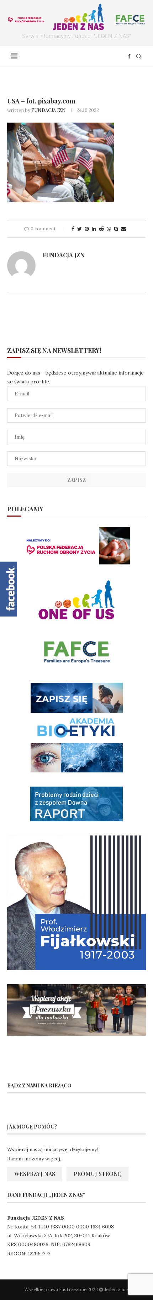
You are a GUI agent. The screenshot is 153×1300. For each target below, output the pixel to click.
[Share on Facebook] (73, 229)
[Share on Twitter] (79, 229)
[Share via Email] (123, 229)
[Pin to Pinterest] (87, 229)
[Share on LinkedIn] (94, 229)
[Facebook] (129, 56)
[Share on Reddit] (101, 229)
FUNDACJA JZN (48, 110)
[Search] (138, 56)
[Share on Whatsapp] (109, 229)
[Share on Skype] (116, 229)
